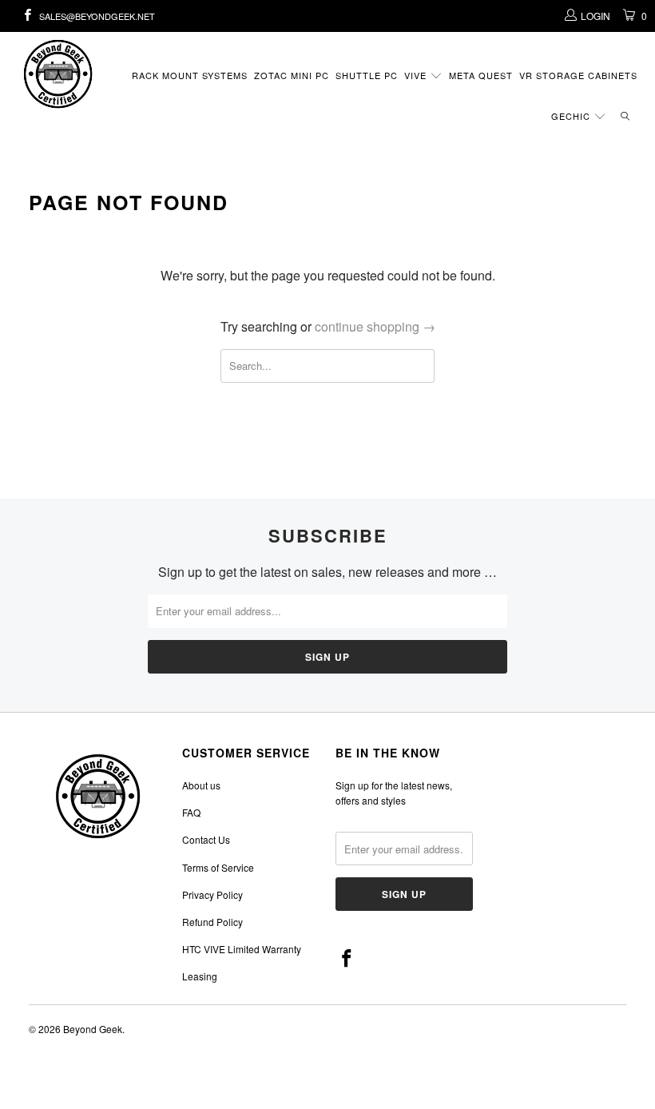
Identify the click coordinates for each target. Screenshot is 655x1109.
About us (201, 785)
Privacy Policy (212, 894)
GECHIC (572, 115)
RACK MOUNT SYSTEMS (190, 75)
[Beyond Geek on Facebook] (27, 15)
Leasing (199, 976)
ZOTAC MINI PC (291, 75)
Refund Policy (212, 921)
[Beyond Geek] (60, 74)
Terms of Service (218, 867)
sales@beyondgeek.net (97, 16)
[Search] (625, 117)
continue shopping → (375, 326)
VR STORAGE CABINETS (578, 75)
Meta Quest (481, 75)
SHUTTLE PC (366, 75)
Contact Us (206, 839)
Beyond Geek (92, 1028)
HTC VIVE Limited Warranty (241, 949)
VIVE (417, 75)
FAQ (191, 812)
